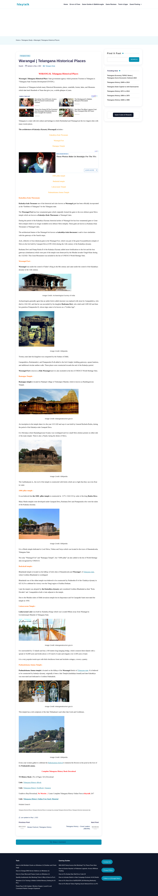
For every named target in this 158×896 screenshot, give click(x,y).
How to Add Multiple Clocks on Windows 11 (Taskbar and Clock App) (36, 866)
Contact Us (107, 862)
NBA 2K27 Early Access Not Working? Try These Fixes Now (78, 865)
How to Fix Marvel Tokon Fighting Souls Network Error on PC (78, 884)
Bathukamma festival (55, 763)
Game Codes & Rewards (123, 115)
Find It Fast (114, 53)
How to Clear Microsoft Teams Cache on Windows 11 (33, 874)
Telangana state (88, 572)
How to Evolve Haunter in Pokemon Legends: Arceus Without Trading (78, 870)
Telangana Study (26, 40)
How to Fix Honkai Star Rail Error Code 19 (72, 874)
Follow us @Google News (112, 878)
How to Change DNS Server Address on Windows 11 (32, 871)
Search (134, 59)
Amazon (48, 788)
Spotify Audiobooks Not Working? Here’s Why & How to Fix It (35, 877)
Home (18, 40)
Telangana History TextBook (33, 788)
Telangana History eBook (32, 782)
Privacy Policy (108, 870)
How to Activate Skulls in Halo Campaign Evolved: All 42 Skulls (79, 877)
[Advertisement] (79, 22)
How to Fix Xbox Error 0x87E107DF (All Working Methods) (77, 880)
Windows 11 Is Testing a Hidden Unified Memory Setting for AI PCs (35, 882)
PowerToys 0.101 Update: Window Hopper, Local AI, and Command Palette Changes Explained (34, 887)
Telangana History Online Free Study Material (40, 799)
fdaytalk (23, 4)
